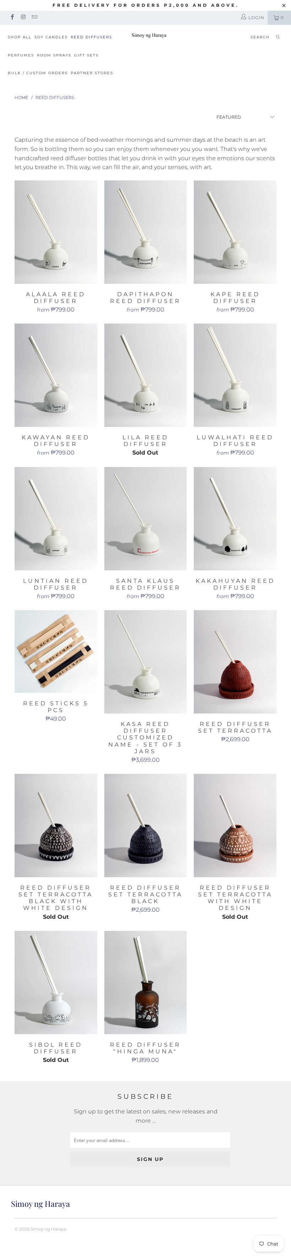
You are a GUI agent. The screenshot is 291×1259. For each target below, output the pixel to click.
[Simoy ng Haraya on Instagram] (23, 17)
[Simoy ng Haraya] (149, 35)
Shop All (20, 37)
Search (260, 37)
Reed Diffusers (91, 37)
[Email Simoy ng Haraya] (34, 17)
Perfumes (21, 55)
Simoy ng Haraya (48, 1229)
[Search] (277, 37)
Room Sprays (54, 55)
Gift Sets (86, 55)
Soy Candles (51, 37)
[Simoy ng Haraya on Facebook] (12, 17)
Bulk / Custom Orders (38, 73)
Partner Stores (92, 73)
